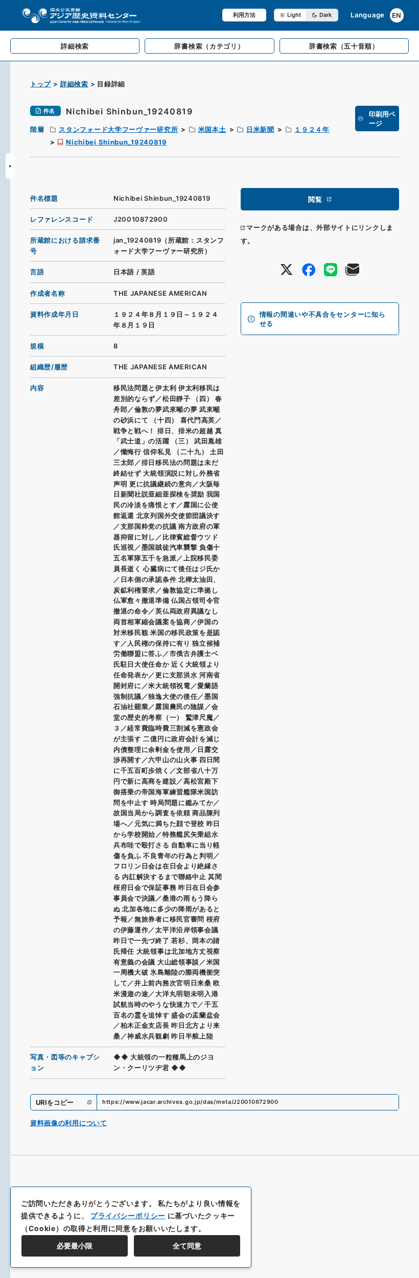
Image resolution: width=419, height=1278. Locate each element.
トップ (40, 84)
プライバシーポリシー (128, 1215)
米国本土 (212, 129)
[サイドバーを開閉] (10, 166)
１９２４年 (312, 129)
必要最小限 (74, 1245)
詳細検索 (74, 84)
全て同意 (187, 1245)
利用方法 (244, 14)
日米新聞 (260, 129)
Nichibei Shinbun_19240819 (116, 142)
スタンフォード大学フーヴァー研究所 (118, 129)
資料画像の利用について (68, 1123)
